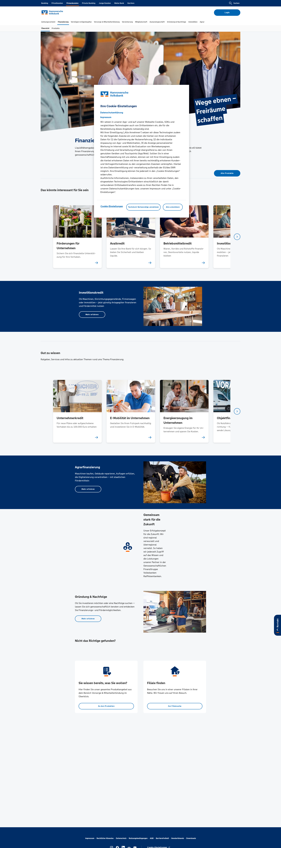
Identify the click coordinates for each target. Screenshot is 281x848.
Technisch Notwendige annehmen (143, 207)
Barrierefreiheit (162, 838)
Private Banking (88, 3)
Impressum (89, 838)
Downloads (191, 838)
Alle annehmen (173, 207)
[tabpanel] (77, 236)
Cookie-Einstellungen (112, 206)
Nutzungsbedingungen (138, 838)
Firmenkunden (72, 3)
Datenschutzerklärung (111, 112)
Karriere (130, 3)
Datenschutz (121, 838)
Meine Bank (119, 3)
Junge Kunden (105, 3)
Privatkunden (57, 3)
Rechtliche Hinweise (105, 838)
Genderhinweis (177, 838)
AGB (152, 838)
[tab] (48, 22)
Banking (44, 3)
